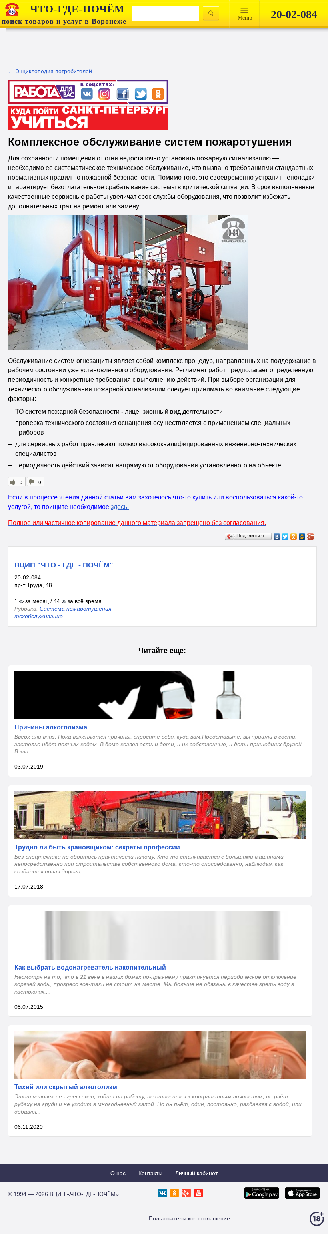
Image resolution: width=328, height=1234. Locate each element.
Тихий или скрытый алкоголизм (65, 1087)
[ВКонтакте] (277, 536)
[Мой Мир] (302, 536)
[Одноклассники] (294, 536)
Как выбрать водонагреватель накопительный (90, 967)
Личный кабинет (196, 1173)
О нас (118, 1173)
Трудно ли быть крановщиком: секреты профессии (97, 847)
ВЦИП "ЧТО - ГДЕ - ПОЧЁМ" (63, 565)
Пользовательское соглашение (189, 1218)
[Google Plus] (310, 536)
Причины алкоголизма (50, 727)
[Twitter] (285, 536)
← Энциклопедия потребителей (50, 71)
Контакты (150, 1173)
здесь (119, 506)
